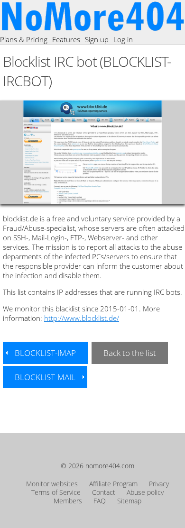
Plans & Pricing (23, 39)
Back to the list (129, 352)
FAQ (99, 501)
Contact (103, 492)
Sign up (97, 39)
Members (68, 501)
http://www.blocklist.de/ (81, 318)
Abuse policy (145, 492)
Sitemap (129, 501)
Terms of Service (56, 492)
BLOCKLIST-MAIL (45, 377)
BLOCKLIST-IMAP (45, 352)
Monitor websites (52, 484)
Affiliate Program (113, 484)
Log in (123, 39)
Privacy (159, 484)
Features (66, 39)
